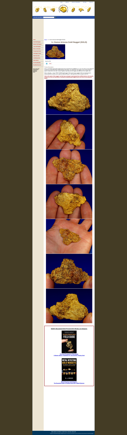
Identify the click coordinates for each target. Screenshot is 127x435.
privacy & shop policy (76, 2)
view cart (91, 2)
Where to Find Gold (36, 48)
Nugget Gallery (35, 69)
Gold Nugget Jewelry (37, 53)
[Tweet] (46, 64)
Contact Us (35, 70)
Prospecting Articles (37, 51)
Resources (35, 71)
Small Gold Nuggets (37, 41)
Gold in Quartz (36, 60)
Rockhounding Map (36, 62)
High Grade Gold (36, 55)
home (61, 2)
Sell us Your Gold (36, 68)
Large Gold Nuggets (37, 46)
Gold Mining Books (36, 58)
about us (67, 2)
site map (84, 2)
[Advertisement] (69, 28)
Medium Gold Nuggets (37, 44)
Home (45, 39)
